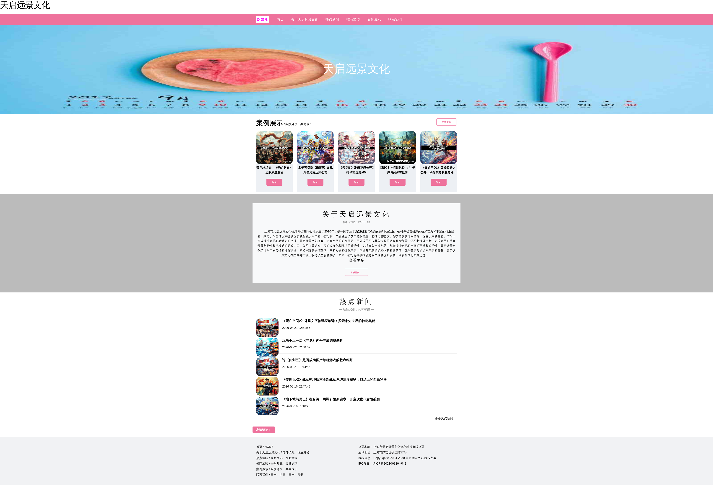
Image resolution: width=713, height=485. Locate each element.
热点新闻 (332, 19)
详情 (274, 182)
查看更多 (356, 260)
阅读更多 (446, 122)
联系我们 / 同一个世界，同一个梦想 (280, 474)
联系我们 (395, 19)
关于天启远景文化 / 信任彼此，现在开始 (283, 452)
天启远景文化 (25, 5)
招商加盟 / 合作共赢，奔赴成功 (277, 463)
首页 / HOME (265, 446)
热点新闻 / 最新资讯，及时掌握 (277, 458)
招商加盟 (353, 19)
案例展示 (374, 19)
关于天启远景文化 (304, 19)
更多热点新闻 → (446, 418)
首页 (280, 19)
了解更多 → (356, 272)
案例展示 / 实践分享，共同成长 (277, 469)
